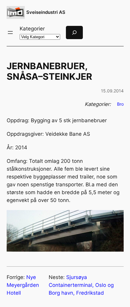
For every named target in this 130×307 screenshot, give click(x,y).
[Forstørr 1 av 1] (116, 218)
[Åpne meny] (10, 32)
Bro (120, 104)
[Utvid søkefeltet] (74, 32)
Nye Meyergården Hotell (23, 285)
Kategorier (32, 29)
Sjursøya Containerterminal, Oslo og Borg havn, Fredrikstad (81, 285)
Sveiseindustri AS (45, 12)
